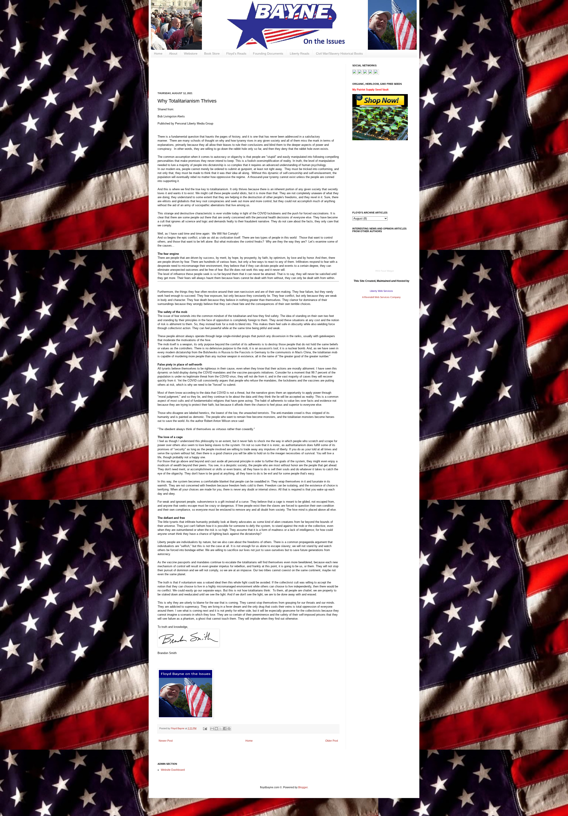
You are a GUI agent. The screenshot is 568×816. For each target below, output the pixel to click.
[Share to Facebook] (225, 728)
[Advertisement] (238, 74)
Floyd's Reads (236, 53)
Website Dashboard (173, 769)
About (173, 53)
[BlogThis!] (216, 728)
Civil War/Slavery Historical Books (339, 53)
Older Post (331, 740)
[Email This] (212, 728)
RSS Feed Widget (384, 271)
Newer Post (166, 740)
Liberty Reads (299, 53)
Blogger (303, 787)
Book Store (212, 53)
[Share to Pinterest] (229, 728)
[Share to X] (220, 728)
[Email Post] (205, 728)
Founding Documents (268, 53)
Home (158, 53)
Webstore (190, 53)
